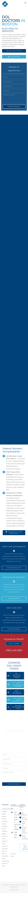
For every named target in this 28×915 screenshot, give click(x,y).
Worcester (5, 848)
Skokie (4, 858)
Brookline (4, 846)
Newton (4, 853)
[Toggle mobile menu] (25, 2)
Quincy (4, 838)
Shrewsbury (5, 856)
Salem (3, 843)
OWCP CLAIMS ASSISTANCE (24, 837)
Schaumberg (5, 861)
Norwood (4, 836)
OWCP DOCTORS (24, 818)
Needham (4, 841)
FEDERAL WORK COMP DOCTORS (24, 830)
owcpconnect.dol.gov (13, 469)
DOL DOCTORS (24, 814)
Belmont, (4, 851)
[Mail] (2, 871)
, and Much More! (5, 863)
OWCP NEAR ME (23, 823)
